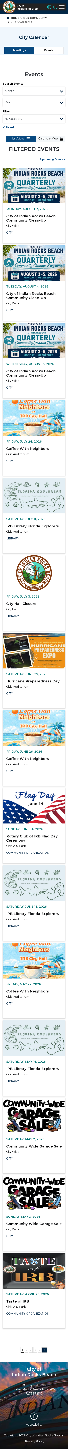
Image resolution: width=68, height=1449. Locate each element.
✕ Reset (8, 127)
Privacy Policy (34, 1441)
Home (14, 18)
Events (48, 50)
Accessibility (34, 1424)
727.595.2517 (34, 1393)
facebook (34, 1416)
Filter (6, 111)
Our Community (35, 18)
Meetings (19, 50)
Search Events (13, 83)
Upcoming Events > (52, 159)
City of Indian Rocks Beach (34, 1372)
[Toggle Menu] (62, 7)
